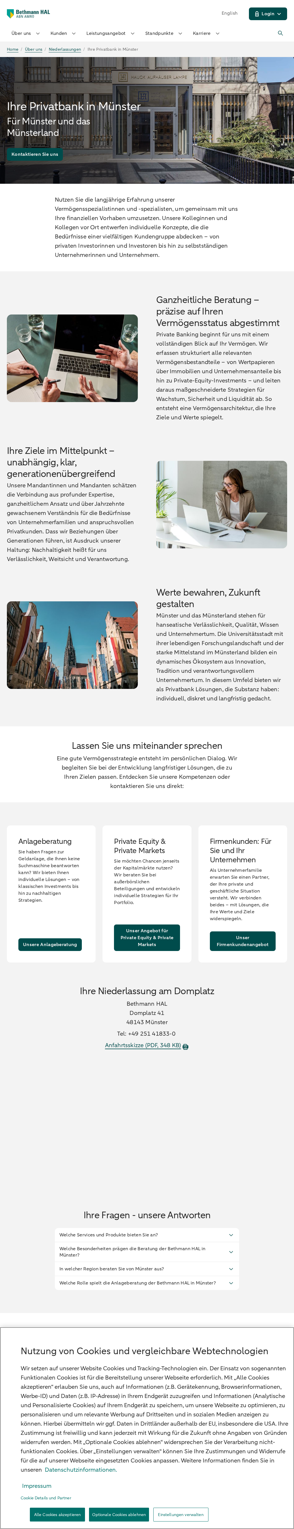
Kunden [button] (59, 33)
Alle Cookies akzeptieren (57, 1514)
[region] (147, 1428)
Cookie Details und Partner (46, 1498)
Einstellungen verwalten (180, 1514)
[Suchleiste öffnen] (280, 33)
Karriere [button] (202, 33)
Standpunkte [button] (159, 33)
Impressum (36, 1486)
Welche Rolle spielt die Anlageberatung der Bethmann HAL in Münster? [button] (137, 1283)
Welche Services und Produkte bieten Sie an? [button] (108, 1235)
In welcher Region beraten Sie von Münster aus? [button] (111, 1269)
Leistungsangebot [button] (105, 33)
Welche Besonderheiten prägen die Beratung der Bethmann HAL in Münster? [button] (132, 1252)
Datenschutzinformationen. (81, 1470)
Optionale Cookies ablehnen (119, 1514)
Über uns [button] (21, 33)
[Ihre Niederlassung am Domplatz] (147, 1122)
